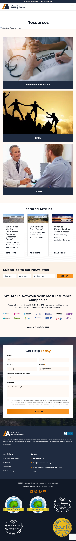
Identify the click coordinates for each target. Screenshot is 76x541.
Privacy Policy (50, 406)
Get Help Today (8, 471)
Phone (42, 365)
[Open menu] (72, 7)
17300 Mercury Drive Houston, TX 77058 (47, 467)
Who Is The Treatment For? (18, 374)
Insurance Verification (11, 458)
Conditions (7, 466)
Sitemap (26, 486)
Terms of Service (62, 406)
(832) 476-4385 (38, 458)
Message (10, 383)
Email (9, 365)
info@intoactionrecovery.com (44, 463)
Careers (33, 471)
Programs (6, 462)
